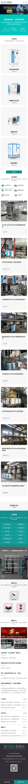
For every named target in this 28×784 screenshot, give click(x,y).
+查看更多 (25, 699)
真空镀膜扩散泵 (7, 538)
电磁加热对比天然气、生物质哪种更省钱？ (10, 719)
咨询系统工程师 (8, 572)
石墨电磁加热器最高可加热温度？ (8, 707)
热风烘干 (21, 538)
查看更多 (14, 172)
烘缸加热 (7, 535)
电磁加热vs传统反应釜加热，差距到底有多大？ (11, 702)
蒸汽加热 (21, 542)
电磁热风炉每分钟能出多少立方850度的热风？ (11, 705)
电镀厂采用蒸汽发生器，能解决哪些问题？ (10, 716)
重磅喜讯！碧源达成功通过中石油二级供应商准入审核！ (14, 636)
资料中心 (8, 611)
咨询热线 (7, 782)
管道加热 (7, 531)
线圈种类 (21, 611)
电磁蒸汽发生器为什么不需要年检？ (9, 721)
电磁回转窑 (20, 524)
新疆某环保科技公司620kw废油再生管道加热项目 (11, 735)
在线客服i (21, 782)
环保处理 (21, 531)
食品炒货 (21, 535)
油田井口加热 (7, 527)
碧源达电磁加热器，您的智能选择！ (9, 730)
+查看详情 (14, 507)
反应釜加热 (7, 524)
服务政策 (14, 599)
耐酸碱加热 (20, 527)
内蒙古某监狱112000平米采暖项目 (8, 733)
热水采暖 (7, 542)
